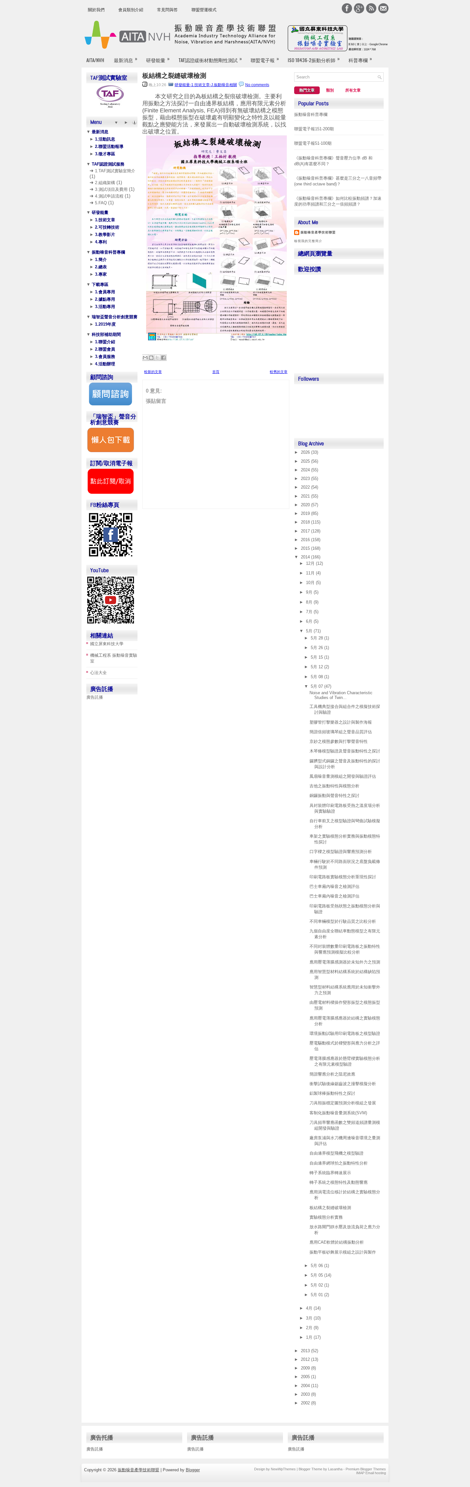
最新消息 (125, 59)
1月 (310, 1337)
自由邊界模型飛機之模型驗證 (336, 1153)
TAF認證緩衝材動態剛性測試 (210, 59)
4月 (310, 1308)
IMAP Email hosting (371, 1473)
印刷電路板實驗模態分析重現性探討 (342, 876)
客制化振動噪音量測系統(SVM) (338, 1112)
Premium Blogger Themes (366, 1469)
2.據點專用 (104, 299)
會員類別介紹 (130, 9)
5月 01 (317, 1294)
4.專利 (100, 242)
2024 (306, 469)
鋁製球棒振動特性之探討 (332, 1093)
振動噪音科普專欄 (107, 252)
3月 (310, 1318)
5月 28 (317, 638)
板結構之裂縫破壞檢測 (174, 75)
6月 (310, 621)
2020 (306, 504)
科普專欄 (360, 59)
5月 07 (317, 686)
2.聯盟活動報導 (108, 146)
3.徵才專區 (104, 153)
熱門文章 (307, 90)
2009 (306, 1368)
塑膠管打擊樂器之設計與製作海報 (340, 722)
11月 (311, 573)
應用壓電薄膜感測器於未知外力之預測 (344, 962)
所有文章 (353, 90)
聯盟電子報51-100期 (313, 143)
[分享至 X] (157, 357)
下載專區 (99, 284)
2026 (306, 452)
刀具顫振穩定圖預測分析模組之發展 (342, 1103)
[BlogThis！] (151, 357)
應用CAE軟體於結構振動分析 (336, 1242)
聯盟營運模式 (204, 9)
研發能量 (157, 59)
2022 (306, 487)
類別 (330, 90)
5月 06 (317, 1265)
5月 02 (317, 1285)
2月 (310, 1327)
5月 (310, 631)
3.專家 (100, 274)
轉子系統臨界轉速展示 (330, 1172)
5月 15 (317, 657)
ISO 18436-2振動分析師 (314, 59)
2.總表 (100, 266)
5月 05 (317, 1275)
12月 (311, 563)
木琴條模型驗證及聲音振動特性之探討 (344, 751)
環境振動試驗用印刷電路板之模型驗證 (344, 1033)
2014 (306, 557)
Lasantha (335, 1469)
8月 (310, 602)
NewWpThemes (283, 1469)
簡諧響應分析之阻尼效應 (332, 1074)
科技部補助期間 (105, 334)
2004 (306, 1385)
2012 (306, 1359)
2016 (306, 539)
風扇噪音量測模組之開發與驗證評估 (342, 776)
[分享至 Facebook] (163, 357)
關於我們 (96, 9)
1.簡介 (100, 259)
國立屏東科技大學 (106, 643)
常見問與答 (167, 9)
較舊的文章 (278, 372)
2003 (306, 1394)
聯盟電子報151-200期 (314, 128)
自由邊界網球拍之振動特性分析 (338, 1163)
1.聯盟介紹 (104, 341)
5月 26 (317, 647)
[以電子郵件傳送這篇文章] (145, 357)
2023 (306, 478)
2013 (306, 1350)
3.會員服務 (104, 356)
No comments (257, 85)
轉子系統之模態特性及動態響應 (338, 1182)
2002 (306, 1403)
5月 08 (317, 676)
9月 (310, 592)
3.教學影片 (104, 234)
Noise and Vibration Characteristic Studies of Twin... (340, 695)
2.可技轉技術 (106, 227)
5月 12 (317, 666)
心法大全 (98, 672)
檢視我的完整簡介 (308, 241)
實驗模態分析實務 (326, 1217)
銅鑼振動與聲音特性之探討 (334, 795)
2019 (306, 513)
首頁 (215, 372)
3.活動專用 (104, 306)
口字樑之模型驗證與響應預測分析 (340, 851)
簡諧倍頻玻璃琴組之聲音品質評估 (340, 731)
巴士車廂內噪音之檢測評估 (334, 886)
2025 (306, 461)
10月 (311, 582)
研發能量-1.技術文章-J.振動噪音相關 (206, 85)
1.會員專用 (104, 291)
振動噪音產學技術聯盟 (318, 232)
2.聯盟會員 (104, 349)
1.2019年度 (105, 324)
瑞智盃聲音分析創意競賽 (113, 316)
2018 (306, 522)
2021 (306, 496)
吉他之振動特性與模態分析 (334, 786)
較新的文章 (153, 372)
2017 (306, 531)
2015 (306, 548)
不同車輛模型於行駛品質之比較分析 (342, 921)
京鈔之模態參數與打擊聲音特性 (338, 741)
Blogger (193, 1469)
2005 (306, 1376)
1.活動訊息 (104, 139)
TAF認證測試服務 (107, 164)
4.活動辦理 (104, 364)
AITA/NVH (95, 59)
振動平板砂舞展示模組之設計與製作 (342, 1252)
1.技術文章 (104, 219)
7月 (310, 611)
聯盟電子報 (265, 59)
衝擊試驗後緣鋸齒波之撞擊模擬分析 (342, 1083)
